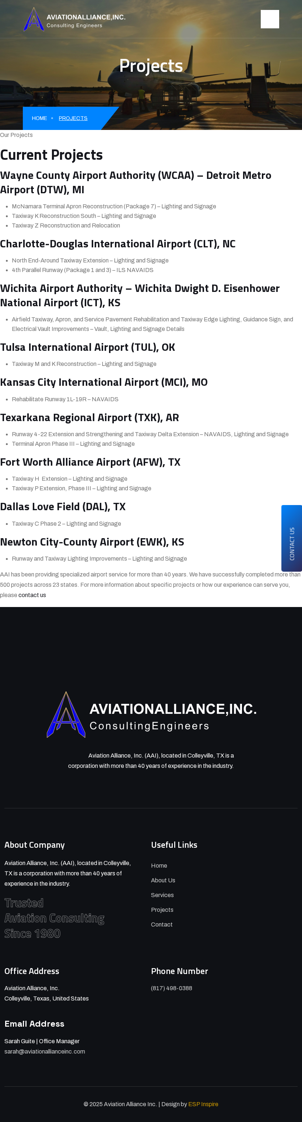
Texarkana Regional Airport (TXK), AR (89, 417)
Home (39, 118)
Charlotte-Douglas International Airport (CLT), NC (118, 243)
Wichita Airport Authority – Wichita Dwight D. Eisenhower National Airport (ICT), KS (140, 294)
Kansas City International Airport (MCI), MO (104, 381)
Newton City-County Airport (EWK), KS (92, 541)
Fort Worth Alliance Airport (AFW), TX (90, 461)
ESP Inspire (203, 1104)
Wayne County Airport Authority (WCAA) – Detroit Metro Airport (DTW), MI (135, 181)
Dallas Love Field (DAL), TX (63, 506)
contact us (32, 595)
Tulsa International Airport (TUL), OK (87, 346)
